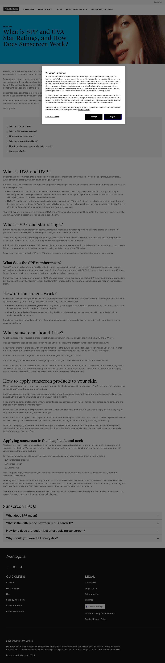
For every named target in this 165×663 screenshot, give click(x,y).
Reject (113, 117)
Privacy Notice (84, 110)
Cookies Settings (52, 117)
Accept (94, 117)
